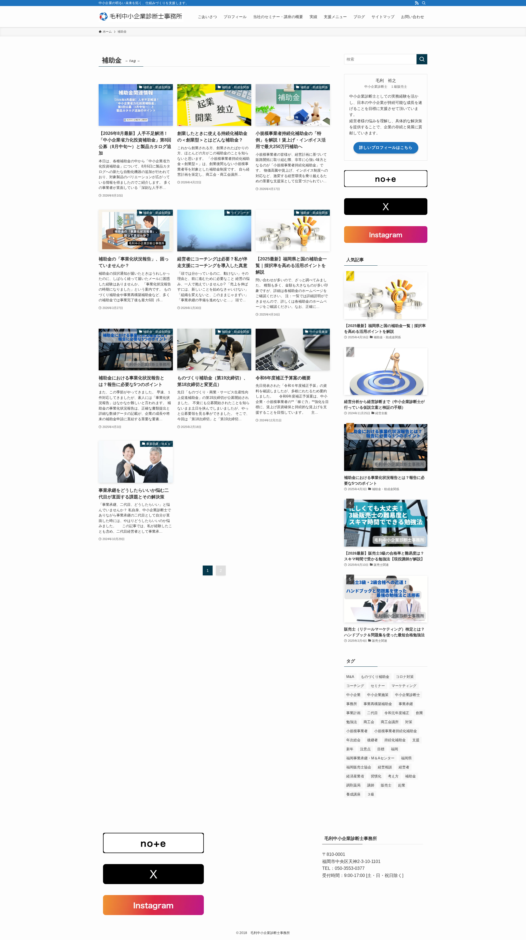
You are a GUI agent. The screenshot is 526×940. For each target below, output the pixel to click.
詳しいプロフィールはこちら (386, 147)
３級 (370, 794)
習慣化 (376, 776)
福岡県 (406, 758)
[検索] (423, 3)
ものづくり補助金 (375, 677)
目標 (380, 749)
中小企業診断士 (407, 695)
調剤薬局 (353, 785)
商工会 (369, 722)
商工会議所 (390, 722)
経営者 (404, 767)
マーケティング (403, 686)
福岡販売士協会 (358, 767)
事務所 (351, 704)
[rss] (416, 3)
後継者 (372, 740)
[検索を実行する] (421, 59)
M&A (350, 677)
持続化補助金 (395, 740)
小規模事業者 (357, 731)
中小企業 (353, 695)
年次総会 (353, 740)
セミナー (378, 686)
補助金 (410, 776)
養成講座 (353, 794)
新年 (349, 749)
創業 (419, 713)
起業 (401, 785)
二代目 (372, 713)
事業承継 (406, 704)
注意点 (365, 749)
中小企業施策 (377, 695)
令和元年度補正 (396, 713)
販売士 (386, 785)
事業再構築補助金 (378, 704)
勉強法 (351, 722)
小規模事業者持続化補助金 (395, 731)
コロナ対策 (405, 677)
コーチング (355, 686)
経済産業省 (355, 776)
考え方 (393, 776)
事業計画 (353, 713)
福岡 (394, 749)
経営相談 (385, 767)
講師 (370, 785)
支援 (415, 740)
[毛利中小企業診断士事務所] (141, 16)
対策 (408, 722)
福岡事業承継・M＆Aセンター (370, 758)
